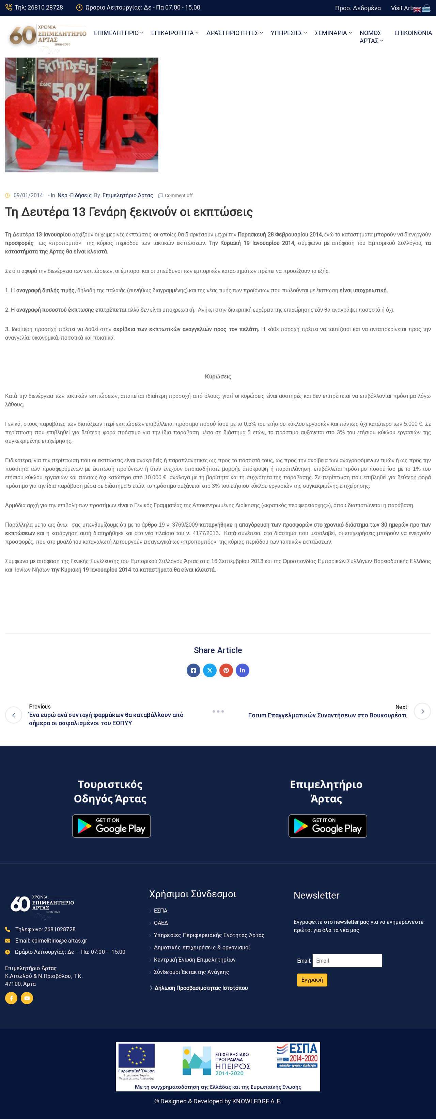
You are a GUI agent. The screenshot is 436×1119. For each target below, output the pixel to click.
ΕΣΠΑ (161, 910)
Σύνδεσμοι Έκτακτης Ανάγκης (191, 972)
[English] (417, 9)
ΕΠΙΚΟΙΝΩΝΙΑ (413, 32)
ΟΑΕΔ (161, 923)
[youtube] (27, 998)
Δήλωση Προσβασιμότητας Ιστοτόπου (201, 988)
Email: (51, 940)
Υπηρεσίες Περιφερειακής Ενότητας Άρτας (209, 935)
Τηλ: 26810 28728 (39, 7)
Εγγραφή (312, 980)
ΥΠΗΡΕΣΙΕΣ (286, 32)
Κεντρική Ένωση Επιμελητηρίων (195, 960)
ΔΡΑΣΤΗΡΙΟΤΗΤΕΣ (232, 32)
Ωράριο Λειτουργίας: (70, 952)
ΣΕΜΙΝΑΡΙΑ (331, 32)
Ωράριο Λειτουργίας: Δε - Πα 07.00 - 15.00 (142, 7)
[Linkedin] (242, 670)
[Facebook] (193, 670)
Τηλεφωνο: (45, 929)
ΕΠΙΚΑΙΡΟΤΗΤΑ (172, 32)
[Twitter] (210, 670)
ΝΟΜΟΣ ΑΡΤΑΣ (370, 36)
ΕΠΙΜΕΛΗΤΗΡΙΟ (116, 32)
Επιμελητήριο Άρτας (128, 195)
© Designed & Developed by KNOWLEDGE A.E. (218, 1101)
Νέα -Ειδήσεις (75, 195)
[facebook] (11, 998)
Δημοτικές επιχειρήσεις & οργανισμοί (202, 947)
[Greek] (426, 9)
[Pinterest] (226, 670)
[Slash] (218, 711)
